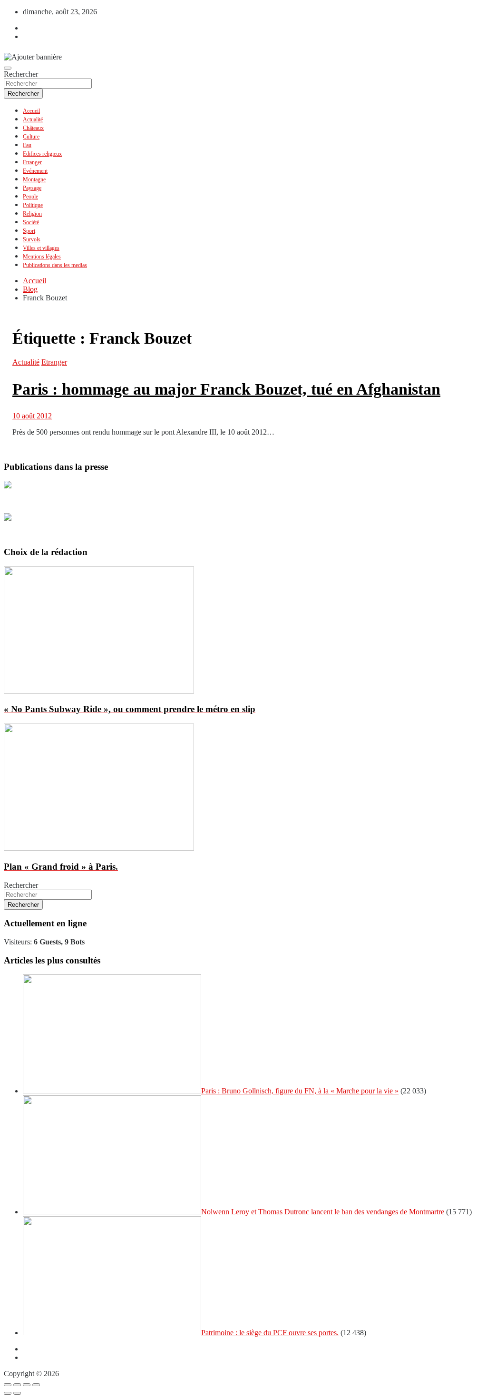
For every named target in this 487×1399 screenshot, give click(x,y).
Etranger (32, 162)
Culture (31, 136)
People (30, 196)
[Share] (17, 1384)
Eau (27, 145)
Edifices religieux (42, 153)
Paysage (32, 188)
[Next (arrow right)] (17, 1393)
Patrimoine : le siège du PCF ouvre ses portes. (270, 1333)
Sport (29, 231)
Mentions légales (42, 256)
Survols (31, 239)
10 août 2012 (32, 416)
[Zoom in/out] (36, 1384)
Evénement (35, 171)
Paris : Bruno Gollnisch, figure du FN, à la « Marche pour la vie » (300, 1091)
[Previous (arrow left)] (7, 1393)
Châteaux (33, 128)
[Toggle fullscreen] (26, 1384)
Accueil (31, 111)
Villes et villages (41, 248)
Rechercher (21, 74)
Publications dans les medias (55, 265)
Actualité (33, 119)
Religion (32, 213)
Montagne (34, 179)
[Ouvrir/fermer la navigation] (7, 68)
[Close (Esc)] (7, 1384)
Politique (33, 205)
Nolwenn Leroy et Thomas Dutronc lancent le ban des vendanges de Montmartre (322, 1212)
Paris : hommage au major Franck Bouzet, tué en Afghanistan (226, 389)
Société (31, 222)
